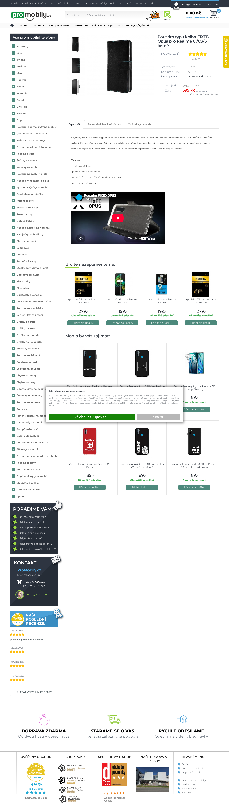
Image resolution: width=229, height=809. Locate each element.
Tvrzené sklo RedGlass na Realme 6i (122, 301)
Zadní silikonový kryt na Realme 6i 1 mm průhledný (194, 388)
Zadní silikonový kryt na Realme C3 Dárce (89, 466)
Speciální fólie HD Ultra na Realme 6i (201, 301)
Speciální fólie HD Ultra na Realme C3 (83, 301)
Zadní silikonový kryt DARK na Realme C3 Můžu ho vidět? (142, 466)
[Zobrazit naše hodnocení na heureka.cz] (36, 798)
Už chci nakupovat (92, 417)
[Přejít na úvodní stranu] (31, 16)
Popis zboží (74, 124)
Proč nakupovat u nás (139, 124)
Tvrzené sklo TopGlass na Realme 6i (161, 301)
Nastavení (158, 417)
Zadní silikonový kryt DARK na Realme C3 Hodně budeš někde (194, 466)
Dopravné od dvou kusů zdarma (104, 124)
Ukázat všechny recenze (34, 692)
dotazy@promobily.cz (39, 594)
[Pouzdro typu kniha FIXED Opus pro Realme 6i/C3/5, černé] (121, 65)
